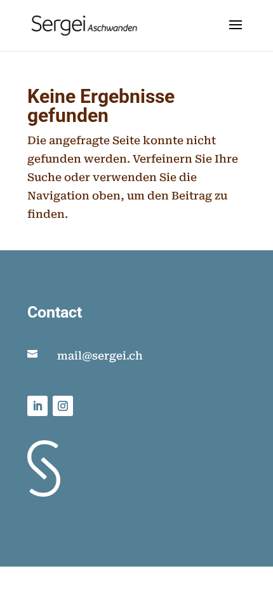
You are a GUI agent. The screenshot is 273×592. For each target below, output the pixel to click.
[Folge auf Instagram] (63, 406)
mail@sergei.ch (100, 355)
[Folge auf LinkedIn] (37, 406)
